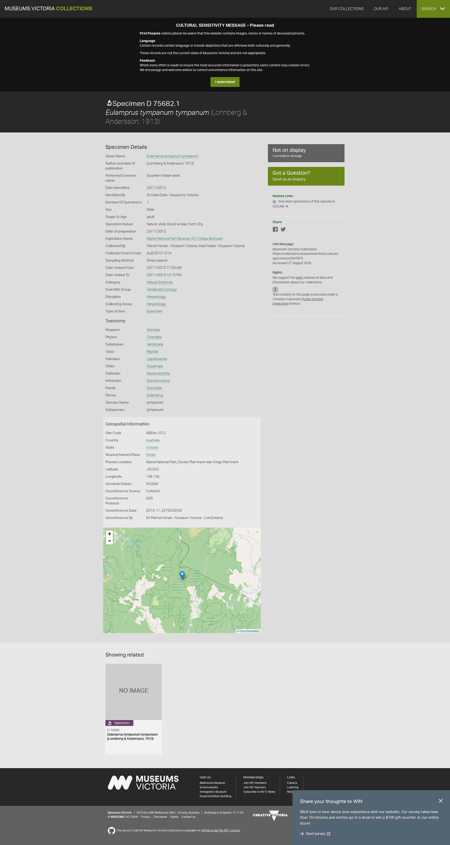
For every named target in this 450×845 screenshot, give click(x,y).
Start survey (315, 834)
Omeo (151, 455)
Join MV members (254, 782)
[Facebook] (275, 230)
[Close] (440, 802)
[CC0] (275, 289)
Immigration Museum (213, 791)
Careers (292, 782)
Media (291, 791)
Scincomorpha (158, 381)
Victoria (152, 447)
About (405, 9)
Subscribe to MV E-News (259, 791)
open (299, 277)
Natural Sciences (160, 282)
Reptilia (152, 351)
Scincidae (154, 388)
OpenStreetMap (250, 631)
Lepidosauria (157, 359)
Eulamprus (155, 395)
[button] (433, 9)
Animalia (153, 330)
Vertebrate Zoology (162, 289)
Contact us (188, 816)
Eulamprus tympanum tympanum (172, 156)
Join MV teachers (254, 787)
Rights (174, 816)
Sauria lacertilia (158, 373)
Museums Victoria (48, 8)
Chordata (154, 337)
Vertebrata (155, 344)
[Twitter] (283, 230)
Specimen (154, 311)
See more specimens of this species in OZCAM (304, 204)
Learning (292, 787)
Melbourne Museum (212, 782)
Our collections (347, 9)
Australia (153, 440)
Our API (381, 9)
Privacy (145, 816)
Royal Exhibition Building (215, 796)
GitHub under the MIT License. (220, 830)
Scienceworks (209, 787)
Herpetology (156, 297)
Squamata (155, 366)
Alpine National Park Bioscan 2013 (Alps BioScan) (185, 238)
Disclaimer (160, 816)
